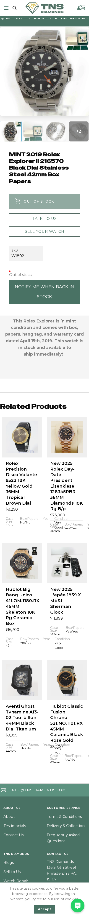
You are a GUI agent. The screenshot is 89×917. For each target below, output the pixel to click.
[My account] (79, 8)
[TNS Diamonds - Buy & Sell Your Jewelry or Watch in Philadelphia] (44, 8)
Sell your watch (44, 231)
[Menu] (6, 8)
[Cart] (83, 8)
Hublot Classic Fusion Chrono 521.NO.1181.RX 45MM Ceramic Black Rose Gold (66, 723)
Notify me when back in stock (44, 291)
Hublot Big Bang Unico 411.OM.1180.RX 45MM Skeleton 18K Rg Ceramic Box (22, 606)
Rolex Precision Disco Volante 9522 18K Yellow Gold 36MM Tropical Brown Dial (21, 483)
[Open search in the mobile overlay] (14, 8)
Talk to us (44, 218)
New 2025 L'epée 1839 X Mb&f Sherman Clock (65, 601)
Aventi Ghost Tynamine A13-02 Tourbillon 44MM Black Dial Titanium (22, 718)
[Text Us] (77, 905)
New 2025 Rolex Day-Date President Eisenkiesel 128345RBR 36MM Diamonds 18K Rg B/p (66, 486)
